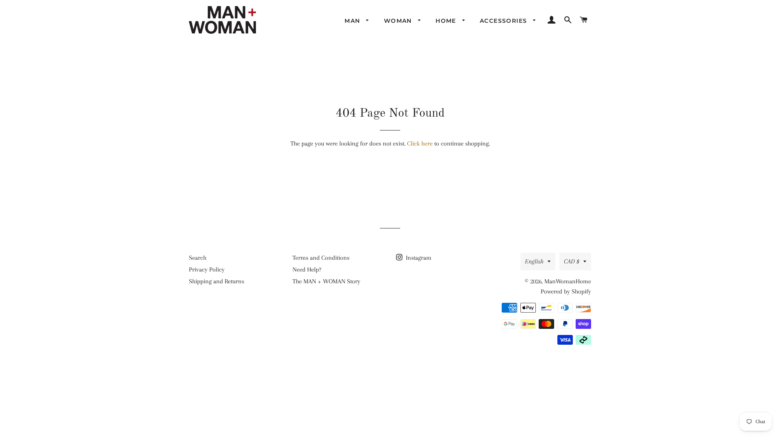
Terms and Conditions (320, 257)
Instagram (417, 257)
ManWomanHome (567, 281)
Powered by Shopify (566, 291)
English (534, 261)
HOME (447, 20)
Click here (420, 143)
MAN (353, 20)
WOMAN (399, 20)
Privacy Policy (207, 269)
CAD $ (571, 261)
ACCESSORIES (504, 20)
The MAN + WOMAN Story (326, 281)
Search (197, 257)
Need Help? (306, 269)
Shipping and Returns (216, 281)
